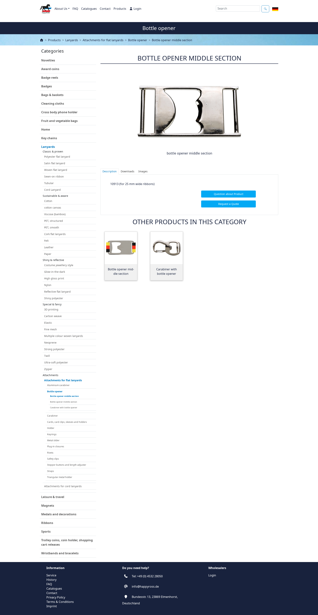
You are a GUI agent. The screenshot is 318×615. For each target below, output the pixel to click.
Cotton (48, 201)
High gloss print (54, 278)
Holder (50, 428)
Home (45, 129)
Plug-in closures (55, 446)
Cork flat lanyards (55, 234)
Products (120, 9)
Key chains (49, 138)
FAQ (75, 9)
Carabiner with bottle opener (63, 407)
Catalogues (89, 9)
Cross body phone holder (59, 112)
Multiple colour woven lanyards (63, 336)
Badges (46, 86)
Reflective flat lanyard (57, 291)
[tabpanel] (189, 194)
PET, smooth (51, 227)
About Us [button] (60, 9)
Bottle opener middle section (172, 40)
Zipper (48, 369)
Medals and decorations (58, 514)
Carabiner (52, 415)
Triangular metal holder (59, 477)
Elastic (48, 322)
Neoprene (50, 342)
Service (51, 575)
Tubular (49, 183)
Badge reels (49, 78)
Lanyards (71, 40)
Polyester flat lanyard (57, 156)
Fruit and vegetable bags (59, 121)
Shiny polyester (53, 298)
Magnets (47, 506)
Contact (105, 9)
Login (137, 9)
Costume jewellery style (58, 265)
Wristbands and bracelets (60, 553)
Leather (49, 247)
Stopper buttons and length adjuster (66, 464)
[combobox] (238, 8)
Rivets (50, 452)
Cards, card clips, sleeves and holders (67, 422)
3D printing (51, 309)
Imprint (51, 606)
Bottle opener (137, 40)
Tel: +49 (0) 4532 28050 (147, 576)
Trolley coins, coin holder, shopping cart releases (67, 542)
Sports (46, 531)
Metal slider (53, 440)
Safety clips (53, 458)
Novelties (48, 60)
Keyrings (51, 434)
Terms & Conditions (60, 602)
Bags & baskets (52, 95)
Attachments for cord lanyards (63, 486)
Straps (50, 471)
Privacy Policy (55, 597)
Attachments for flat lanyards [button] (63, 380)
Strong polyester (54, 349)
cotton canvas (52, 207)
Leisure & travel (52, 497)
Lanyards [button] (48, 147)
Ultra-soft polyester (56, 362)
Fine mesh (50, 329)
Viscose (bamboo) (55, 214)
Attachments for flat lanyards (103, 40)
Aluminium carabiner (58, 385)
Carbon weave (53, 316)
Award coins (50, 69)
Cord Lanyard (52, 189)
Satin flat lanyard (54, 163)
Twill (47, 356)
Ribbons (47, 523)
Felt (46, 240)
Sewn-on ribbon (54, 176)
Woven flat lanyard (55, 170)
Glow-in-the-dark (54, 271)
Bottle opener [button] (55, 391)
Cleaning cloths (52, 104)
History (51, 580)
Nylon (47, 285)
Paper (47, 254)
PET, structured (53, 221)
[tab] (109, 171)
